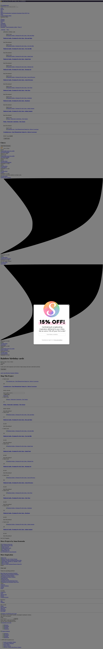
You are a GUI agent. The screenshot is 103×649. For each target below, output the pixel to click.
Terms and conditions (58, 340)
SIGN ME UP (52, 337)
